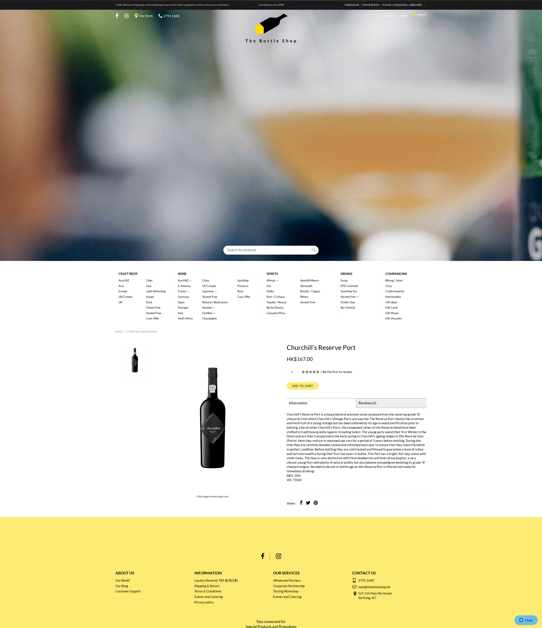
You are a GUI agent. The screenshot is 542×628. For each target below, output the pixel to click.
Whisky (271, 280)
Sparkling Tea (349, 291)
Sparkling (243, 280)
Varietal (207, 307)
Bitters (304, 296)
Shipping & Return (207, 586)
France (182, 291)
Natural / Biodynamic (215, 302)
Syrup (344, 280)
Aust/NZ (124, 280)
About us (388, 15)
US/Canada (125, 296)
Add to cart (303, 386)
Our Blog (121, 586)
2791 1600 (171, 16)
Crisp (388, 286)
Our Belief (122, 580)
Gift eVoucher (393, 318)
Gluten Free (153, 307)
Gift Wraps (392, 313)
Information (298, 403)
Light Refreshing (156, 291)
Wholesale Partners (287, 580)
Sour (149, 286)
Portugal (183, 307)
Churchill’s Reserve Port (142, 331)
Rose (240, 291)
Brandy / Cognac (310, 291)
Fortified (207, 313)
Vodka (270, 291)
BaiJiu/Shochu (275, 307)
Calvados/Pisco (276, 313)
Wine (182, 274)
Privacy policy (204, 602)
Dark (149, 302)
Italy (180, 313)
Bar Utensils (348, 307)
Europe (123, 291)
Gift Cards (391, 307)
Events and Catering (208, 597)
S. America (184, 286)
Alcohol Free (209, 296)
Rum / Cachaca (276, 296)
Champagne (209, 318)
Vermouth (306, 286)
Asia (121, 286)
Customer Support (128, 591)
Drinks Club (348, 302)
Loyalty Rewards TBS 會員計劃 (216, 580)
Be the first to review (337, 372)
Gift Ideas (391, 302)
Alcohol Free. (154, 313)
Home (118, 331)
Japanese (208, 291)
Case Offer (152, 318)
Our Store (146, 16)
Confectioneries (394, 291)
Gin (269, 286)
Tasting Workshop (285, 591)
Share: (291, 503)
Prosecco (242, 286)
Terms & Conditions (207, 591)
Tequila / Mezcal (276, 302)
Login (403, 15)
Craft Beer (128, 274)
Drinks (346, 274)
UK (120, 302)
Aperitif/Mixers (309, 280)
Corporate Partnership (289, 586)
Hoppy (150, 296)
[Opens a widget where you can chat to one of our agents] (526, 620)
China (205, 280)
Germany (183, 296)
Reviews (367, 403)
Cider (149, 280)
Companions (396, 274)
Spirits (272, 274)
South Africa (185, 318)
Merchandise (393, 296)
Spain (181, 302)
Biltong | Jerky (394, 280)
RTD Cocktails (349, 286)
